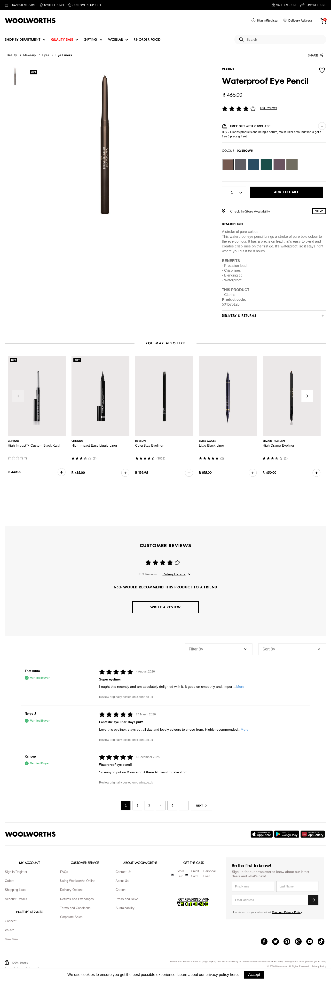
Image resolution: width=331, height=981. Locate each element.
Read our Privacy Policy (287, 912)
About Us (122, 881)
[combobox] (284, 39)
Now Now (11, 939)
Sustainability (125, 908)
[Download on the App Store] (262, 834)
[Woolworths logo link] (30, 20)
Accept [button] (254, 975)
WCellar (115, 39)
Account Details (16, 899)
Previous (18, 396)
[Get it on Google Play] (287, 834)
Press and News (127, 899)
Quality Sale (62, 39)
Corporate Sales (71, 917)
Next (307, 396)
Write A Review (165, 607)
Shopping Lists (15, 890)
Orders (9, 881)
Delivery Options (71, 890)
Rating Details (174, 574)
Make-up (29, 55)
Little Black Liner (211, 445)
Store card (180, 873)
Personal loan (209, 873)
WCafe (9, 930)
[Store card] (172, 874)
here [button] (234, 975)
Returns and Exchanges (77, 899)
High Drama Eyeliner (278, 445)
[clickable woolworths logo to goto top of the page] (30, 834)
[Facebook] (266, 942)
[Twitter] (278, 942)
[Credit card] (186, 874)
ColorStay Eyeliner (149, 445)
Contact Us (123, 872)
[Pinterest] (289, 942)
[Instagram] (300, 942)
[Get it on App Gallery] (313, 834)
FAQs (64, 872)
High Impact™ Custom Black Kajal (34, 445)
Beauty (12, 55)
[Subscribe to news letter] (313, 900)
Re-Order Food (147, 39)
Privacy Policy (319, 966)
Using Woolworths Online (77, 881)
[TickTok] (323, 942)
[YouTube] (312, 942)
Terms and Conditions (75, 908)
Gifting (90, 39)
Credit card (195, 873)
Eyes (45, 55)
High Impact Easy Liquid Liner (94, 445)
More (240, 686)
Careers (121, 890)
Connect (10, 921)
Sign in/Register (16, 872)
